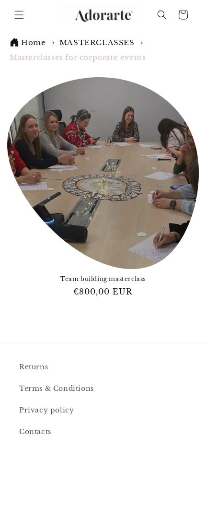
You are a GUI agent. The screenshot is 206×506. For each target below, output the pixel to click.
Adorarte (116, 497)
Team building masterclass (103, 278)
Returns (33, 367)
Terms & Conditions (56, 388)
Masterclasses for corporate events (78, 57)
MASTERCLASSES (98, 42)
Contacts (35, 431)
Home (33, 42)
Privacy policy (46, 410)
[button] (19, 14)
